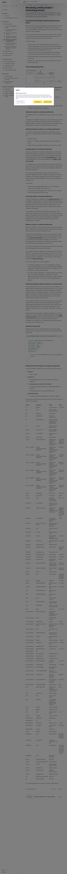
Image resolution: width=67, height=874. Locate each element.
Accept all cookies (47, 101)
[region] (34, 96)
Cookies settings (20, 101)
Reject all (38, 101)
